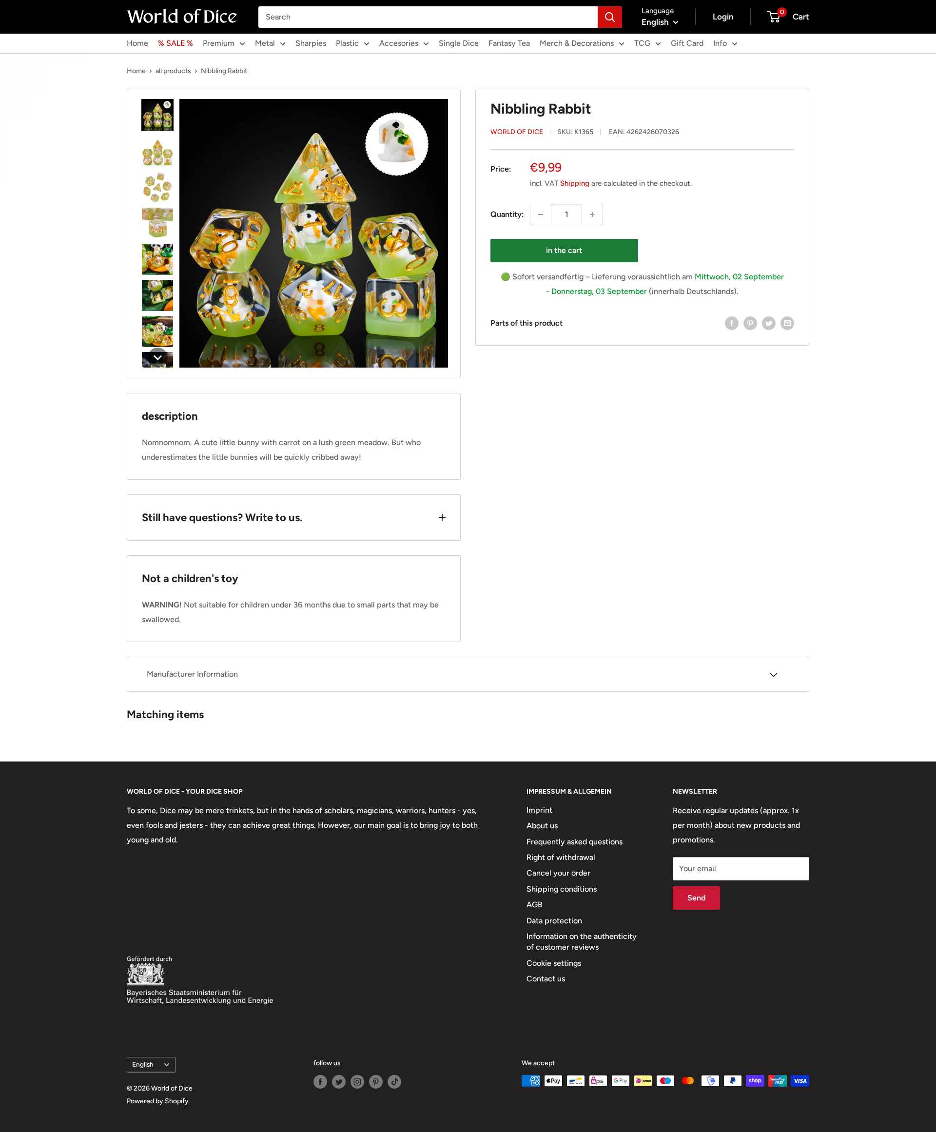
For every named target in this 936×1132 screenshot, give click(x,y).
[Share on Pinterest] (750, 322)
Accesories (398, 43)
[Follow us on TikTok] (394, 1082)
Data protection (554, 920)
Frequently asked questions (574, 841)
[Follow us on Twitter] (339, 1082)
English (143, 1064)
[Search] (610, 17)
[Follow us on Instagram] (357, 1082)
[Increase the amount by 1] (592, 214)
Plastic (347, 43)
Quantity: (507, 214)
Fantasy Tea (509, 43)
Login (723, 16)
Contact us (545, 978)
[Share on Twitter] (769, 322)
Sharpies (310, 43)
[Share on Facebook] (732, 322)
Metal (265, 43)
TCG (642, 43)
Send (696, 897)
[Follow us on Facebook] (320, 1082)
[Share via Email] (787, 322)
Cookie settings (553, 963)
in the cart (564, 250)
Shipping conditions (561, 889)
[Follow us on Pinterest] (376, 1082)
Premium (218, 43)
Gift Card (687, 43)
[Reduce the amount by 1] (540, 214)
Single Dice (459, 43)
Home (137, 43)
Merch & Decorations (577, 43)
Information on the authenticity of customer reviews (581, 942)
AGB (534, 904)
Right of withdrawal (560, 857)
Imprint (539, 810)
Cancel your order (558, 873)
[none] (157, 115)
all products (173, 71)
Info (720, 43)
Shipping (574, 183)
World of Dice (516, 132)
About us (542, 825)
